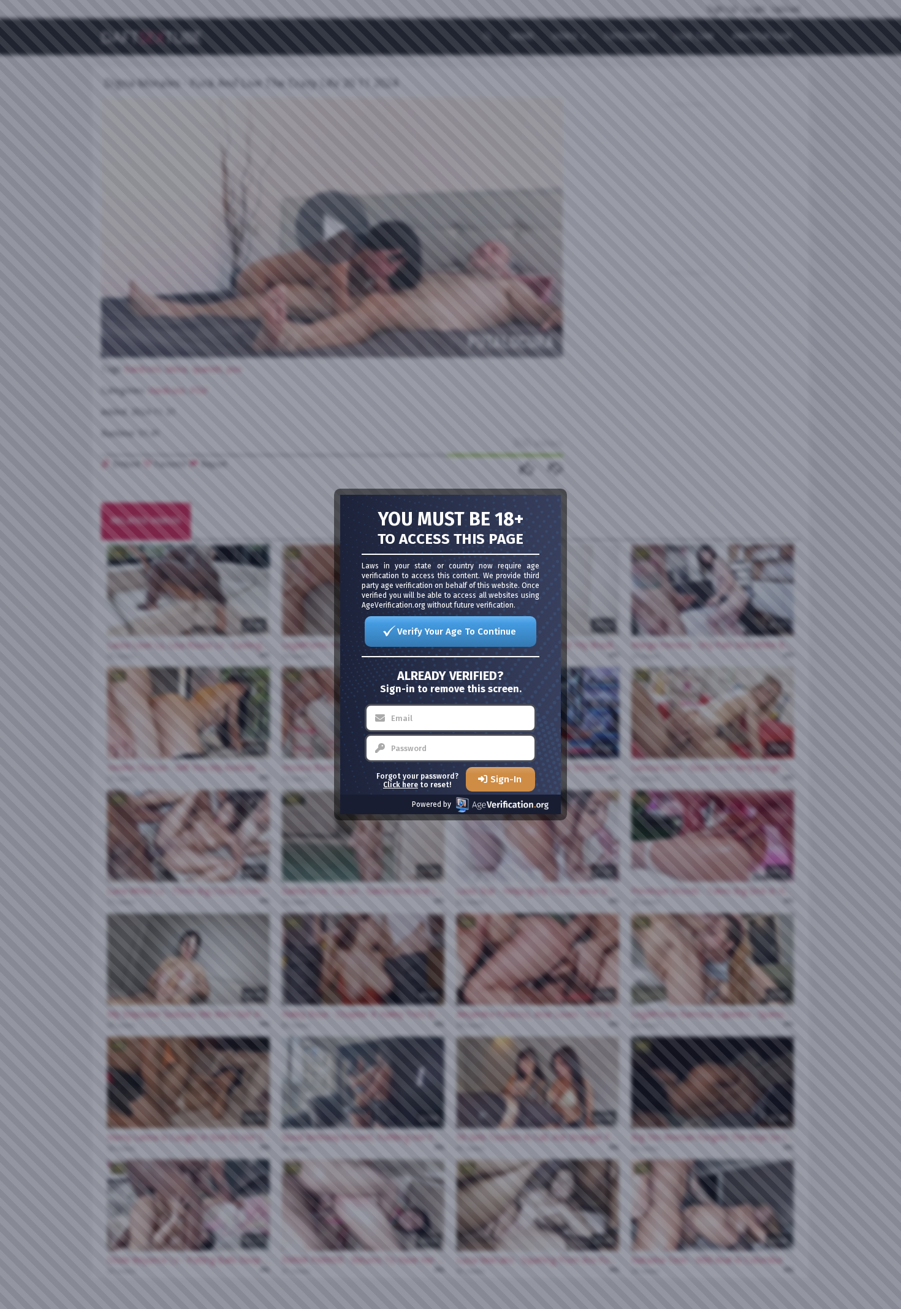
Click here (400, 784)
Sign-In (506, 779)
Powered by (431, 804)
